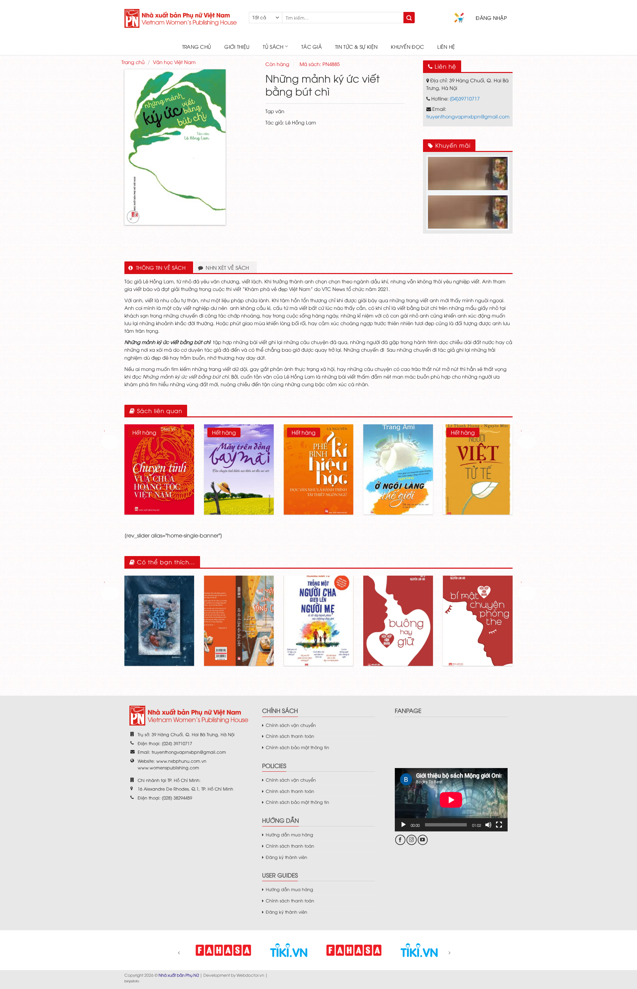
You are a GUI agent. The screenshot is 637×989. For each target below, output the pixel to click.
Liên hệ (446, 46)
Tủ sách (273, 46)
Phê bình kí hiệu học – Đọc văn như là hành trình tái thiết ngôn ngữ (319, 455)
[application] (451, 799)
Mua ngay (174, 491)
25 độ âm (159, 606)
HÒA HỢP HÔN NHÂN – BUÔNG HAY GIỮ (398, 606)
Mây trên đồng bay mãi (239, 455)
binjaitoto (131, 981)
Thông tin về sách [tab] (160, 267)
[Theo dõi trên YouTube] (423, 840)
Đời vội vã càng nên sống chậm (239, 606)
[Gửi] (409, 17)
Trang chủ (196, 46)
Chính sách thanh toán (290, 736)
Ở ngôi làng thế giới (398, 455)
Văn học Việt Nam (174, 62)
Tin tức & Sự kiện (356, 46)
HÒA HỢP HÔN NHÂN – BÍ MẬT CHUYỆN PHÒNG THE (478, 606)
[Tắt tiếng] (488, 824)
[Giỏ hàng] (459, 17)
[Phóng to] (133, 216)
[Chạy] (403, 824)
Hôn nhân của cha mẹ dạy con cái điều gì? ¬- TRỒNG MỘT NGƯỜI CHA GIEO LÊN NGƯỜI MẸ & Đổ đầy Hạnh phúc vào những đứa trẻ (318, 606)
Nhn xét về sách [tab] (227, 267)
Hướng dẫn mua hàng (289, 834)
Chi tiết (146, 491)
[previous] (110, 442)
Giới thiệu (236, 46)
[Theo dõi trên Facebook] (400, 840)
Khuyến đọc (407, 46)
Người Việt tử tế (478, 455)
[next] (527, 442)
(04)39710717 (465, 98)
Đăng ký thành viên (286, 857)
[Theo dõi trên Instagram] (411, 840)
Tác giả (311, 46)
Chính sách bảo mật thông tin (297, 747)
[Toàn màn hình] (499, 824)
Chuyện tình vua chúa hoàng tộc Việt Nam (159, 455)
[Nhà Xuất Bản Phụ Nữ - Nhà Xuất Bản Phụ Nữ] (181, 18)
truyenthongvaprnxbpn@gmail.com (468, 116)
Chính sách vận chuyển (291, 725)
